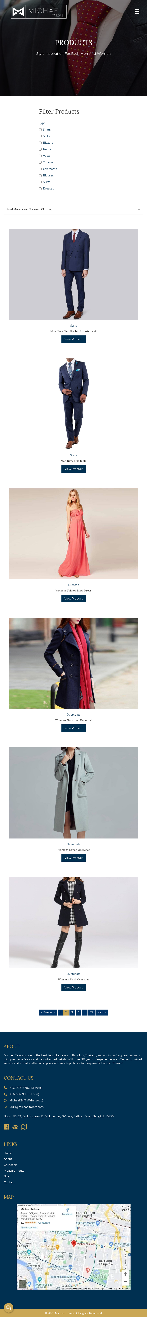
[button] (73, 209)
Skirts (46, 182)
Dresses (48, 188)
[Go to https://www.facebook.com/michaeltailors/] (7, 1127)
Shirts (47, 129)
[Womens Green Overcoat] (73, 792)
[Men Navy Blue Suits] (73, 403)
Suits (46, 136)
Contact (9, 1182)
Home (8, 1153)
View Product (74, 339)
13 (91, 1012)
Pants (47, 149)
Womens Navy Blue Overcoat (73, 720)
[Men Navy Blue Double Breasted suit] (73, 274)
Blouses (48, 175)
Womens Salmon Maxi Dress (73, 590)
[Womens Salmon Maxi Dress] (73, 533)
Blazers (48, 142)
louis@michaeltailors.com (27, 1107)
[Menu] (137, 11)
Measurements (14, 1170)
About (8, 1159)
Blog (7, 1176)
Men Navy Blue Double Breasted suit (73, 331)
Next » (101, 1012)
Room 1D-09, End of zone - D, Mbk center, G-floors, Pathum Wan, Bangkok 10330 (59, 1116)
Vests (46, 155)
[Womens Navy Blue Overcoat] (73, 663)
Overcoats (50, 169)
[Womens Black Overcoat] (73, 922)
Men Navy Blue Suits (74, 461)
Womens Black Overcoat (73, 979)
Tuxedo (48, 162)
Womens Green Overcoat (73, 850)
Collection (10, 1165)
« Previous (48, 1012)
